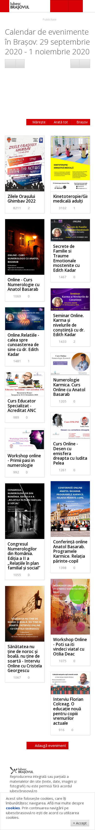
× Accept (80, 823)
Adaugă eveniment (50, 745)
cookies (13, 807)
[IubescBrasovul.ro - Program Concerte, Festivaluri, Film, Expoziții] (4, 6)
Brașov (82, 122)
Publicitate (49, 19)
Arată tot (60, 122)
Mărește (38, 122)
